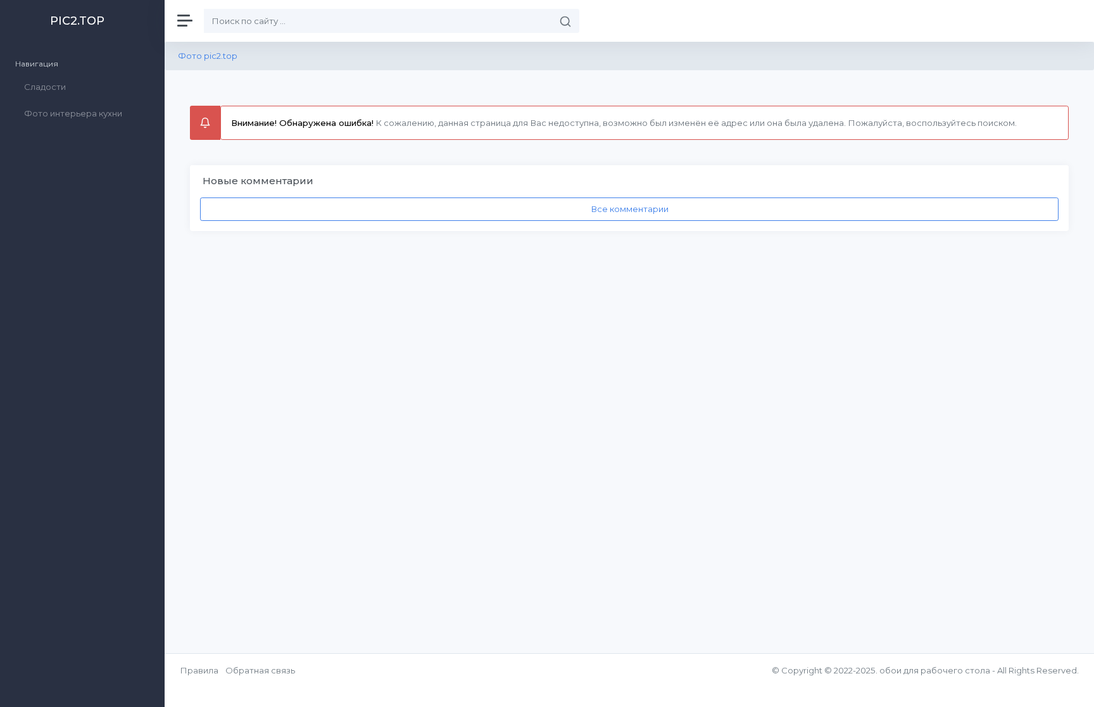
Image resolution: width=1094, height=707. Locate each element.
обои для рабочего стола (934, 670)
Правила (199, 670)
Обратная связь (260, 670)
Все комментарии (630, 209)
